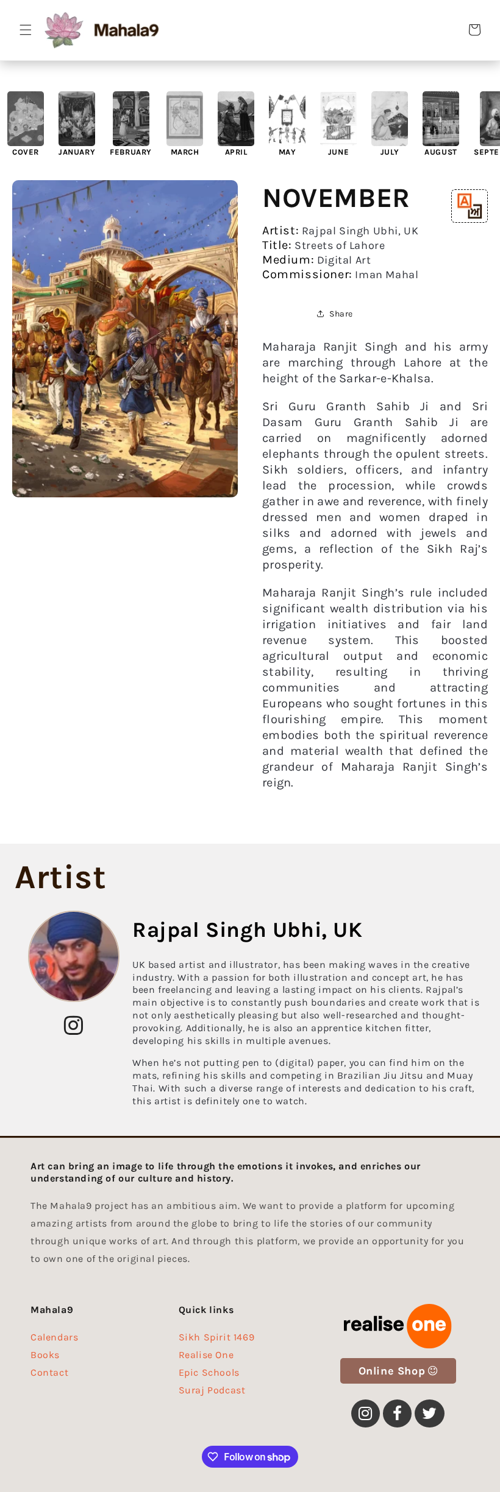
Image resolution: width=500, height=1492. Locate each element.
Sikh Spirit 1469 (217, 1340)
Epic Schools (209, 1372)
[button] (25, 29)
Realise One (206, 1355)
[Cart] (474, 29)
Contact (49, 1372)
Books (45, 1355)
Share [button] (341, 314)
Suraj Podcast (212, 1390)
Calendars (54, 1340)
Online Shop (392, 1371)
